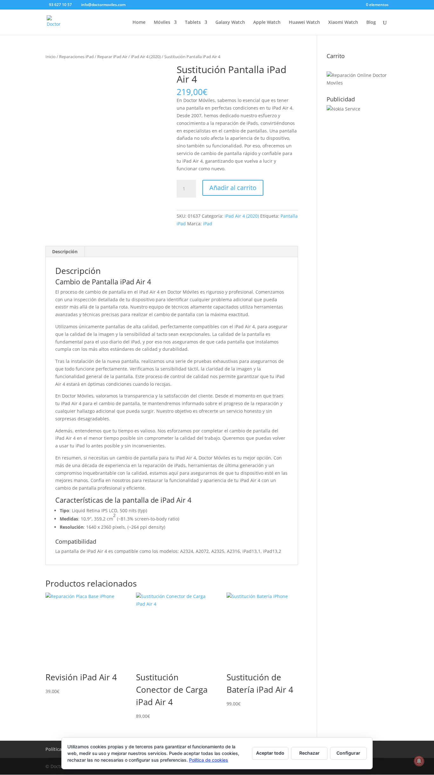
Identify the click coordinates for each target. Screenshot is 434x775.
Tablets (193, 22)
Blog (371, 22)
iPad (207, 224)
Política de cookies (208, 760)
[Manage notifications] (419, 761)
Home (139, 22)
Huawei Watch (304, 22)
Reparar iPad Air (112, 56)
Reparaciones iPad (76, 56)
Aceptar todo (270, 753)
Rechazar (309, 753)
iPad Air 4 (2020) (146, 56)
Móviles (162, 22)
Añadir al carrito (232, 187)
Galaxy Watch (230, 22)
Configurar (348, 753)
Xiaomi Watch (343, 22)
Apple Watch (267, 22)
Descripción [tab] (65, 251)
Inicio (50, 56)
